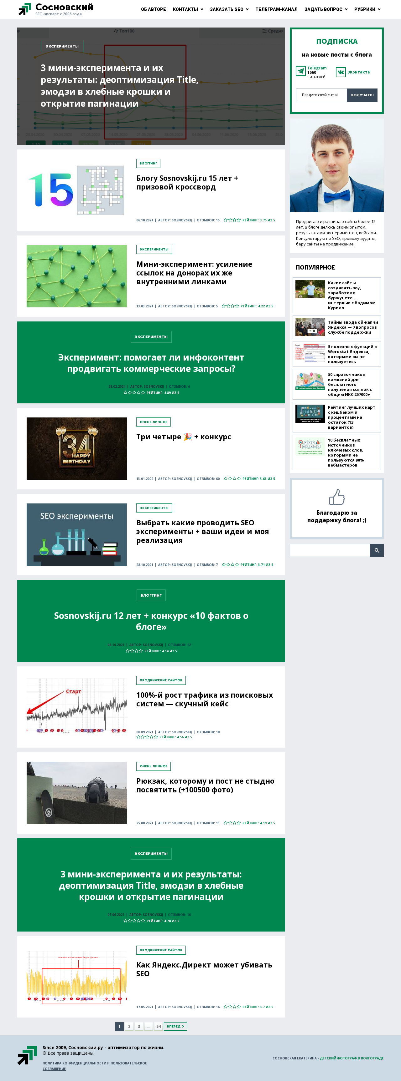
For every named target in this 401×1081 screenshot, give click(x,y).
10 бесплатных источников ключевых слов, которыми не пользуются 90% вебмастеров (346, 452)
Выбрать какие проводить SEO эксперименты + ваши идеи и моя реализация (202, 531)
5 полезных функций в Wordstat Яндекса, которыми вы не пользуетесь (352, 354)
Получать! (362, 95)
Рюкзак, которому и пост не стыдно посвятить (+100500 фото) (205, 785)
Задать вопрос (323, 9)
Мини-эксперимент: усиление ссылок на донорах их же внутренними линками (194, 272)
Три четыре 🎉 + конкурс (183, 437)
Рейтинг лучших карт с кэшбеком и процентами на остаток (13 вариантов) (352, 417)
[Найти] (377, 550)
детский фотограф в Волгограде (352, 1058)
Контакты (185, 9)
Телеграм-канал (276, 9)
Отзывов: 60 (208, 479)
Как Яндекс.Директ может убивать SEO (204, 969)
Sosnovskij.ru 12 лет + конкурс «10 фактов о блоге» (151, 621)
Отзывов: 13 (208, 823)
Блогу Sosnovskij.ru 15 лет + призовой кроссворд (187, 182)
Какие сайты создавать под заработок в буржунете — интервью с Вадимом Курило (352, 295)
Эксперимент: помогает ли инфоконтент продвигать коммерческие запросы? (151, 362)
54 (158, 1026)
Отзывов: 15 (208, 220)
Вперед (173, 1026)
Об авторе (153, 9)
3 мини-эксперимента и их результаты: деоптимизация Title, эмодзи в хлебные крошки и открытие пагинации (120, 85)
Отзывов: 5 (207, 306)
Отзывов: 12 (179, 645)
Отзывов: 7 (207, 565)
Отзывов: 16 (179, 914)
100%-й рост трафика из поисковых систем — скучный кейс (204, 699)
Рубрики (364, 9)
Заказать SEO (226, 9)
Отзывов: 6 (179, 386)
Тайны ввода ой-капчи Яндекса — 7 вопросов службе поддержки (353, 327)
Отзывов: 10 (208, 732)
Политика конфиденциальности (74, 1063)
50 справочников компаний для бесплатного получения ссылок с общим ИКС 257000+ (350, 384)
